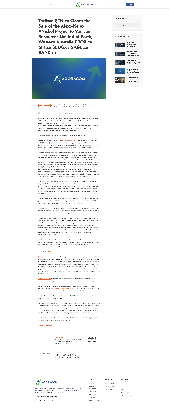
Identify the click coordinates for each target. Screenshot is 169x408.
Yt (52, 400)
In (48, 400)
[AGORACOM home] (84, 4)
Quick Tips (92, 397)
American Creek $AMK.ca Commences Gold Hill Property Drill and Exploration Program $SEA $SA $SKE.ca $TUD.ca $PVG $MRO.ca (68, 355)
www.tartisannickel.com (67, 291)
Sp (44, 400)
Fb (40, 400)
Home (38, 4)
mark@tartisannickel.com (63, 288)
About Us (64, 4)
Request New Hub (94, 394)
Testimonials (108, 389)
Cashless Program (104, 4)
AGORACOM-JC (48, 16)
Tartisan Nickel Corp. (69, 140)
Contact (107, 392)
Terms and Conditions (127, 395)
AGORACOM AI (118, 4)
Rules (122, 389)
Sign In (130, 4)
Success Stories (109, 386)
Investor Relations (110, 383)
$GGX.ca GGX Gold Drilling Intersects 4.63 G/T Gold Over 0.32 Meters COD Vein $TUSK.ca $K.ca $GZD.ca (68, 340)
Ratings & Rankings (94, 400)
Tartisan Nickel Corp (44, 257)
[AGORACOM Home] (46, 382)
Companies (50, 4)
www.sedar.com (89, 291)
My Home (91, 383)
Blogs (122, 386)
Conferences (92, 391)
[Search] (137, 3)
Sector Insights (74, 16)
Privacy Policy (125, 392)
